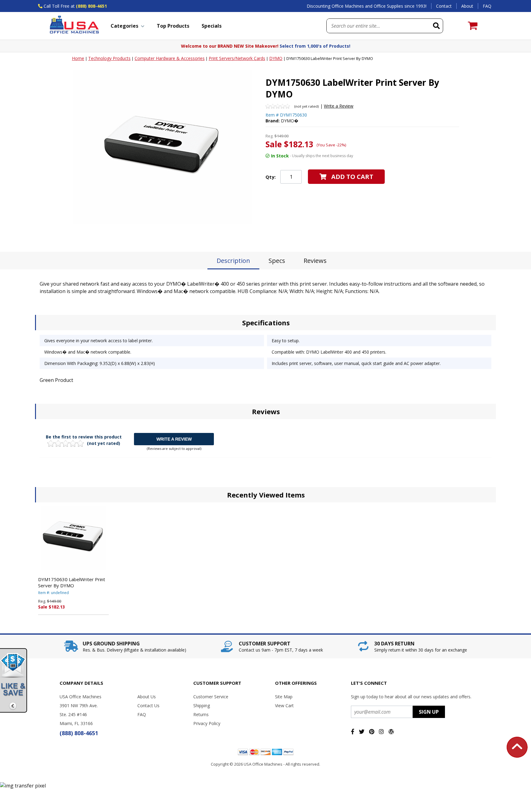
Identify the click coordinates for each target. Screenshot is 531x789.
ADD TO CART (352, 176)
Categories (124, 25)
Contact (444, 6)
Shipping (201, 705)
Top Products (173, 25)
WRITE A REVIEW (174, 439)
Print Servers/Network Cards (237, 58)
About (467, 6)
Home (78, 58)
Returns (201, 714)
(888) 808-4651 (91, 6)
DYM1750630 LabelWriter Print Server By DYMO (71, 582)
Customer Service (210, 697)
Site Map (284, 697)
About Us (146, 697)
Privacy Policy (206, 723)
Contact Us (148, 705)
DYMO (275, 58)
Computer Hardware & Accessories (170, 58)
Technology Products (109, 58)
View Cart (284, 705)
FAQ (487, 6)
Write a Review (338, 106)
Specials (212, 25)
